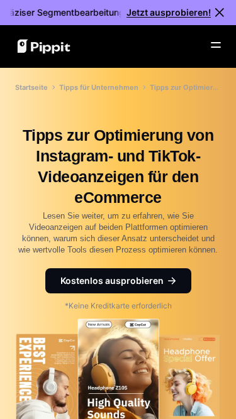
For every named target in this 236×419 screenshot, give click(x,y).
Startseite (31, 87)
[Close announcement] (219, 12)
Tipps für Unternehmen (98, 87)
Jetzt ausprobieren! (168, 12)
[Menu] (215, 45)
